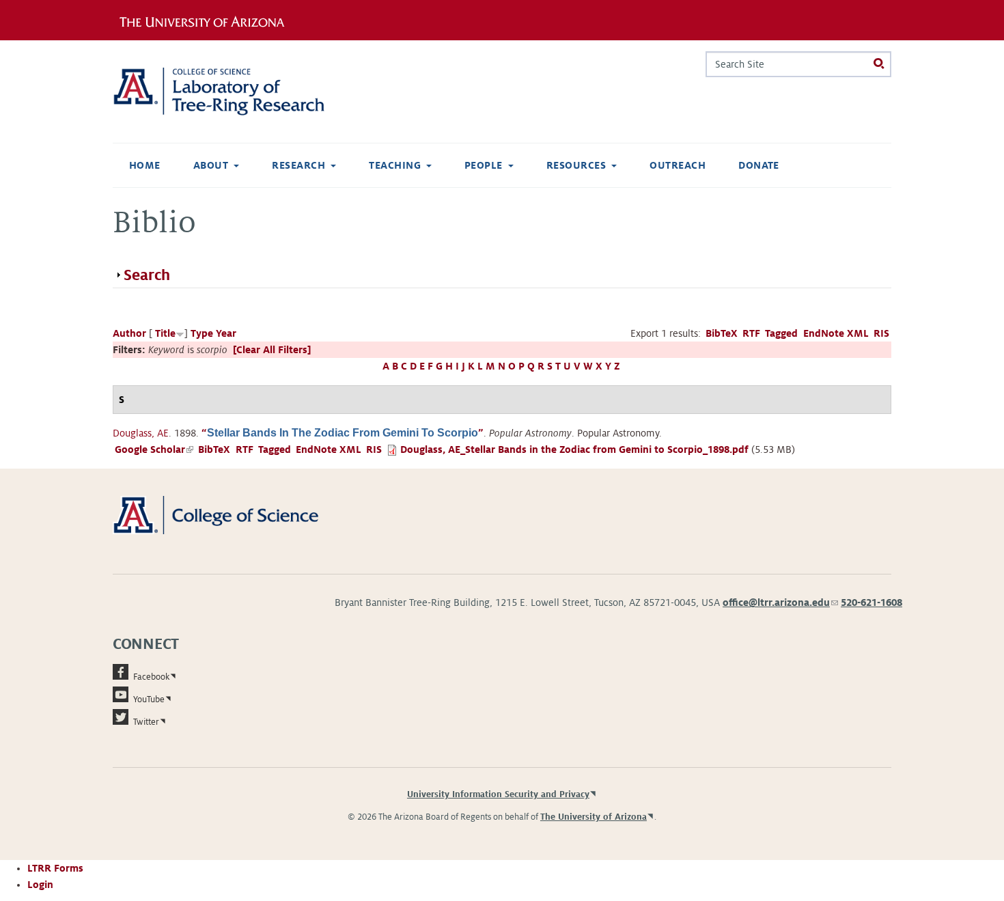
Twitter (146, 722)
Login (40, 884)
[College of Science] (235, 514)
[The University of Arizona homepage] (207, 20)
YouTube (149, 699)
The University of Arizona (593, 817)
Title (165, 333)
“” (342, 433)
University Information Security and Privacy (498, 794)
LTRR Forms (55, 868)
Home (145, 165)
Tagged (781, 333)
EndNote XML (836, 333)
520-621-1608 (871, 602)
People (483, 165)
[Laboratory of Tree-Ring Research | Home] (235, 91)
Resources (576, 165)
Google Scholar (154, 449)
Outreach (678, 165)
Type (202, 333)
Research (298, 165)
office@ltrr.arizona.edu (780, 602)
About (210, 165)
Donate (758, 165)
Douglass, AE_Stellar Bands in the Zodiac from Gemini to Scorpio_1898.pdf (574, 449)
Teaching (395, 165)
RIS (881, 333)
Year (226, 333)
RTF (751, 333)
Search (147, 275)
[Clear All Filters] (272, 349)
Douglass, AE (141, 433)
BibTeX (722, 333)
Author (129, 333)
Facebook (151, 677)
